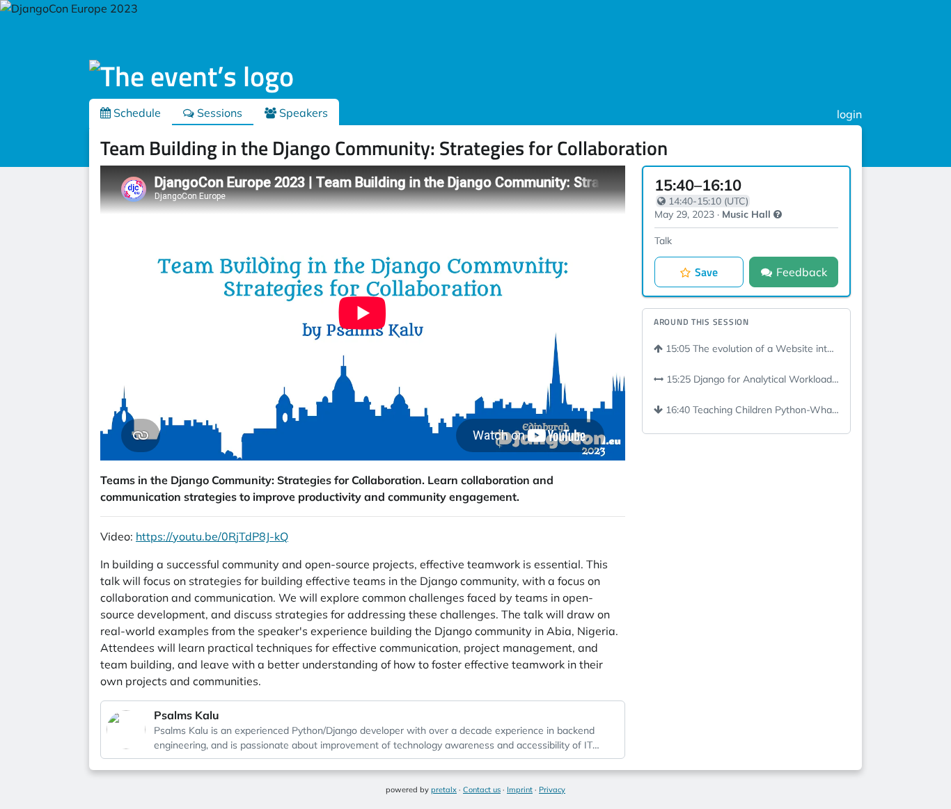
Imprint (520, 789)
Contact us (482, 789)
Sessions (218, 113)
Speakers (302, 113)
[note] (777, 214)
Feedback (801, 272)
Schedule (136, 113)
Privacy (552, 789)
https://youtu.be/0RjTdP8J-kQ (212, 536)
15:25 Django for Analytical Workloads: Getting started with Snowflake (751, 379)
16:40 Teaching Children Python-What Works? (751, 409)
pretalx (444, 789)
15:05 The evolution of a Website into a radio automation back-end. (751, 348)
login (849, 114)
